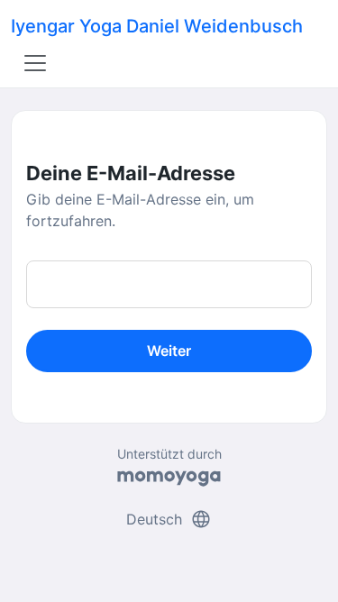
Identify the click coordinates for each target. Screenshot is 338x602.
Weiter (169, 351)
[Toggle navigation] (35, 63)
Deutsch (169, 519)
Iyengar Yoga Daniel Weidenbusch (157, 26)
